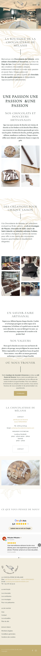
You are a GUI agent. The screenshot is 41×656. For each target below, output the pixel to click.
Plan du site (5, 621)
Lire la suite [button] (11, 552)
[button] (36, 5)
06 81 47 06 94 (22, 426)
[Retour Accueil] (20, 5)
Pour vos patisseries (7, 602)
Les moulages (6, 599)
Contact (20, 449)
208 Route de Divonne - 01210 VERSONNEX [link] (19, 579)
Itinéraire (20, 393)
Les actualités (5, 618)
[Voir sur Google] (4, 539)
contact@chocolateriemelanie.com (22, 428)
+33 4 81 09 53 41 (9, 584)
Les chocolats (6, 593)
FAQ (2, 612)
